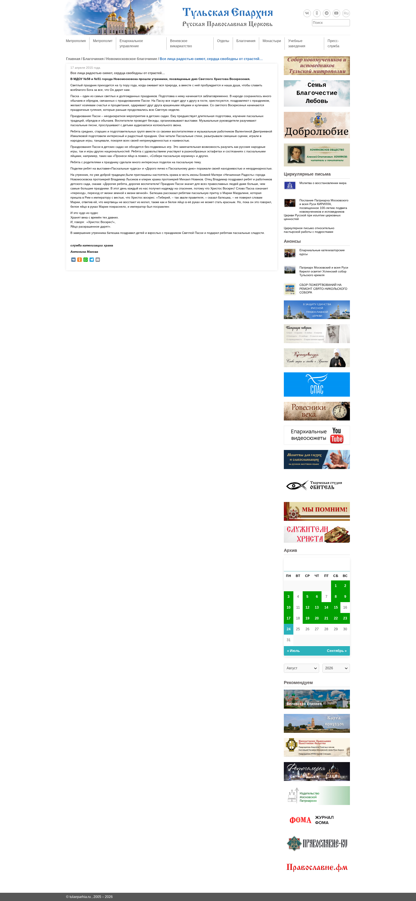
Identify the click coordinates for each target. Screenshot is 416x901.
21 (326, 618)
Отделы (223, 41)
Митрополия (76, 41)
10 (289, 607)
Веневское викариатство (181, 43)
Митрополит (102, 41)
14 (326, 607)
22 (336, 618)
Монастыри (272, 41)
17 (289, 618)
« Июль (293, 651)
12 (307, 607)
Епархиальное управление (131, 43)
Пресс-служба (333, 43)
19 (307, 618)
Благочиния (245, 41)
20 (317, 618)
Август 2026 (317, 564)
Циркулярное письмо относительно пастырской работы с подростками (309, 229)
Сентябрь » (337, 651)
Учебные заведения (296, 43)
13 (317, 607)
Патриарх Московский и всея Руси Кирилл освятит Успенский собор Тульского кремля (323, 271)
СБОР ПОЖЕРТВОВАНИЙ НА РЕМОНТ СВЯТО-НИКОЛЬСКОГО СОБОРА (323, 288)
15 (336, 607)
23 (345, 618)
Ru (346, 13)
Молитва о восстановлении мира (322, 183)
